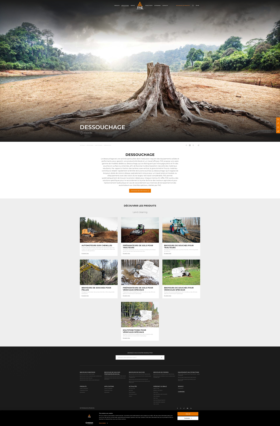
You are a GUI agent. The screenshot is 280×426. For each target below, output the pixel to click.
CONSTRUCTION (108, 390)
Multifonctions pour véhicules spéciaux (187, 380)
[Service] (278, 123)
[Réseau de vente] (278, 127)
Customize (187, 418)
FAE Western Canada (159, 402)
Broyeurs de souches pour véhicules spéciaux (139, 382)
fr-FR (197, 5)
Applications (90, 145)
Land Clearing (98, 145)
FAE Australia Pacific (159, 400)
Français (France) (87, 408)
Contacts (180, 388)
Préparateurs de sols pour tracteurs (115, 376)
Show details (102, 423)
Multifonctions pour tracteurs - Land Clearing (189, 375)
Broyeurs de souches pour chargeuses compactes (140, 377)
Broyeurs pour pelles (86, 378)
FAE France (82, 145)
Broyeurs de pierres (161, 372)
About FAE (156, 388)
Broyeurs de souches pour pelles (138, 379)
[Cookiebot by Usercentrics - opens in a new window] (89, 423)
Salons (131, 390)
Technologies (133, 394)
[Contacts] (278, 119)
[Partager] (198, 145)
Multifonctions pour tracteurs (187, 377)
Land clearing (84, 388)
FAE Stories (132, 392)
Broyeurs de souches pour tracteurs (139, 374)
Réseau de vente (157, 390)
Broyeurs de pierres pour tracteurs (163, 374)
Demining (82, 392)
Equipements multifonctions (188, 372)
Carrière (181, 391)
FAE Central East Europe (160, 394)
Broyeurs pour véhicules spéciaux (89, 380)
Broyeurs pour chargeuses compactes (91, 376)
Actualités (133, 386)
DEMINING (106, 392)
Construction (84, 390)
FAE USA (155, 398)
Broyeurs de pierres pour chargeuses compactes (164, 377)
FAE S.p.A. (155, 392)
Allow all (188, 414)
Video (130, 396)
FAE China (156, 404)
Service (181, 386)
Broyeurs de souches (137, 372)
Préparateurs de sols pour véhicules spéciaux (114, 378)
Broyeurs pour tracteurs (87, 374)
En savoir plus (88, 133)
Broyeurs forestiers (87, 372)
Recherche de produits (183, 5)
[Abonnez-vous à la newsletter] (278, 131)
